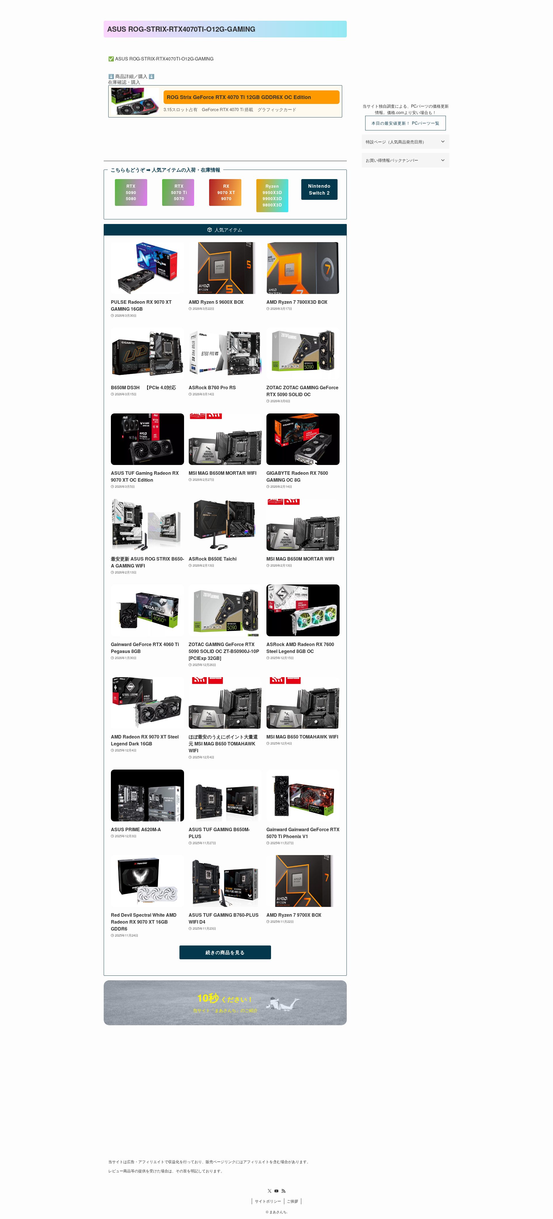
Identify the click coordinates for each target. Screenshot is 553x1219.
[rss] (283, 1191)
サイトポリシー (268, 1201)
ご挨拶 (292, 1201)
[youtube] (276, 1191)
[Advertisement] (405, 57)
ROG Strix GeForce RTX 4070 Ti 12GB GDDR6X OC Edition (239, 97)
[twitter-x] (269, 1191)
